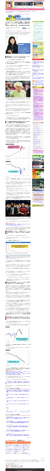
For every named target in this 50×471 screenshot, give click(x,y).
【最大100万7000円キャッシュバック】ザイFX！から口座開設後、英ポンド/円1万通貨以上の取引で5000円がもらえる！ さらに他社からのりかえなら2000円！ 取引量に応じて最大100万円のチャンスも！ (38, 91)
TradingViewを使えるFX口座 (36, 141)
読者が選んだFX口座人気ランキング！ (38, 147)
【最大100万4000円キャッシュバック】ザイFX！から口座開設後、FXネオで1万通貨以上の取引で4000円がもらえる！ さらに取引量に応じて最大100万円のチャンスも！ (38, 106)
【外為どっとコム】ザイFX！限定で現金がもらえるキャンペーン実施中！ (18, 14)
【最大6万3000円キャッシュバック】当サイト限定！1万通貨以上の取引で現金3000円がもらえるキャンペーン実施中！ (38, 103)
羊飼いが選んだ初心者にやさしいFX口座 (38, 132)
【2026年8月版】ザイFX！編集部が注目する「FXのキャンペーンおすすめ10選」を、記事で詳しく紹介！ (38, 35)
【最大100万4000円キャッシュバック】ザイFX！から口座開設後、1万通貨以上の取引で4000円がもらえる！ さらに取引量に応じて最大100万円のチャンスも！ (38, 94)
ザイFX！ (36, 469)
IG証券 (15, 453)
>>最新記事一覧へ (28, 437)
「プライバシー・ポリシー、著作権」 (30, 461)
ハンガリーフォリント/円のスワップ (37, 130)
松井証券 (23, 451)
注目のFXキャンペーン (36, 123)
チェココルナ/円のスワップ (36, 129)
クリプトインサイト (33, 469)
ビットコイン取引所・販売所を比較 (37, 148)
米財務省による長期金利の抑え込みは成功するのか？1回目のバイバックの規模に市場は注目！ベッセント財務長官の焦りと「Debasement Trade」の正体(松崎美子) (39, 201)
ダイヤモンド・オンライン (21, 469)
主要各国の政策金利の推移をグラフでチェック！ (15, 258)
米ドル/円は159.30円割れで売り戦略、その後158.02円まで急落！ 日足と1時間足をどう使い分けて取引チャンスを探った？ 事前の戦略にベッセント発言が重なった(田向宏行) (39, 197)
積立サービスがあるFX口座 (36, 140)
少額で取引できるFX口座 (36, 133)
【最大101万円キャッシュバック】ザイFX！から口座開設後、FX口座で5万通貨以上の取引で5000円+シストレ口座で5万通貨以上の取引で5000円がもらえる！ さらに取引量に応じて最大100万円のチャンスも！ (38, 110)
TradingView (8, 342)
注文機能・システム (35, 139)
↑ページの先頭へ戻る (42, 458)
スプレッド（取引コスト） (36, 124)
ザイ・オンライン (29, 469)
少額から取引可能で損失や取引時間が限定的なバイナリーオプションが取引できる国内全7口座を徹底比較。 (38, 40)
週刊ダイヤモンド (25, 469)
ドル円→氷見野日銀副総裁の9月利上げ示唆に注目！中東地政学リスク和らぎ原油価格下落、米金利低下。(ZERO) (39, 199)
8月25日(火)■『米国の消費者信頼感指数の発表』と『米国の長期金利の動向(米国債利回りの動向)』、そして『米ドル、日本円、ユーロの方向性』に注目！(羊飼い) (39, 192)
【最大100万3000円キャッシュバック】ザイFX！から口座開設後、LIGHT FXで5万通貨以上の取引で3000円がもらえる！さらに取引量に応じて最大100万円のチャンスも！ (38, 113)
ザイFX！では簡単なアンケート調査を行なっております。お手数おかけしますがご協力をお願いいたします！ (38, 23)
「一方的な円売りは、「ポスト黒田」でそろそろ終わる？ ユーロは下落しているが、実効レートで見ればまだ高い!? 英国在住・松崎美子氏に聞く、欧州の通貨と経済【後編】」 (17, 382)
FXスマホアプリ (35, 138)
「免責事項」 (23, 461)
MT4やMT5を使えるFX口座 (36, 142)
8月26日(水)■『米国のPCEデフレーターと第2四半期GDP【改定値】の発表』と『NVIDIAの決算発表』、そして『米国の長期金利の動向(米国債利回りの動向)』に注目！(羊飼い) (39, 195)
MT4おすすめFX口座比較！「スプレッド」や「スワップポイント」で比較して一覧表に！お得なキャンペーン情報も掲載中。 (38, 37)
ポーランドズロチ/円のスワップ (37, 131)
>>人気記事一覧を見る (41, 203)
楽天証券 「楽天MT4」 (25, 453)
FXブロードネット (8, 453)
